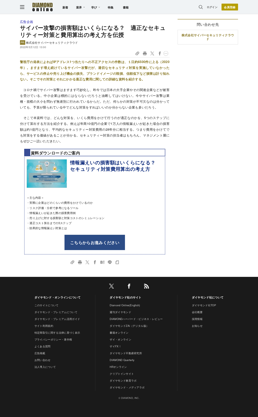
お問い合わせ (42, 360)
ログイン (212, 7)
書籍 (126, 7)
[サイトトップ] (42, 7)
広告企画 (26, 21)
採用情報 (197, 319)
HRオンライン (118, 367)
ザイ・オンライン (120, 339)
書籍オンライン (119, 332)
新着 (65, 7)
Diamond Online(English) (125, 305)
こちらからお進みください (94, 242)
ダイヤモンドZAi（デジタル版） (129, 326)
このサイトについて (46, 305)
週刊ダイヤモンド (120, 312)
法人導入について (45, 367)
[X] (111, 287)
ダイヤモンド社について (208, 297)
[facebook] (129, 287)
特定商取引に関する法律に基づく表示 (57, 332)
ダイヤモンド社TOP (204, 305)
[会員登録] (230, 7)
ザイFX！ (115, 346)
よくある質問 (42, 346)
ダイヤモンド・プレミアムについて (55, 312)
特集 (111, 7)
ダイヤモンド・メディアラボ (127, 387)
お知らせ (197, 326)
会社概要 (197, 312)
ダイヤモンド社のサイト (125, 297)
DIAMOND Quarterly (122, 360)
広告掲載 (39, 353)
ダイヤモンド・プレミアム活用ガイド (57, 319)
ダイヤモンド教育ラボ (123, 380)
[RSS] (146, 287)
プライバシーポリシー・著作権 (53, 339)
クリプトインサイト (122, 374)
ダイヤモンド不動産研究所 (126, 353)
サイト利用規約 (43, 326)
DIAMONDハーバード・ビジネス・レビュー (136, 319)
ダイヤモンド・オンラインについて (57, 297)
